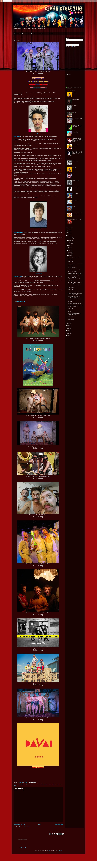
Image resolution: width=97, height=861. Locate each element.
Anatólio (74, 112)
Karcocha (74, 92)
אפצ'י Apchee (70, 316)
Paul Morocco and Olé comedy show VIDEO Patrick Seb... (75, 270)
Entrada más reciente (19, 824)
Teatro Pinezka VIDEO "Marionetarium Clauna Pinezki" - (75, 264)
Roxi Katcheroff (71, 287)
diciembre (70, 237)
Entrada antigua (59, 824)
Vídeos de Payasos (30, 33)
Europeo (24, 784)
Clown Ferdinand (75, 200)
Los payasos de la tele (76, 219)
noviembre (70, 238)
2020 (68, 323)
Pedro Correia (70, 308)
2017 (68, 328)
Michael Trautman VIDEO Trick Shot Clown (77, 119)
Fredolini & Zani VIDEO (72, 271)
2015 (68, 332)
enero (69, 255)
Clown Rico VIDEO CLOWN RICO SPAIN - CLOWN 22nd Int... (74, 291)
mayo (69, 248)
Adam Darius (70, 261)
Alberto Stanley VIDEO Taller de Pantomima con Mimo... (74, 297)
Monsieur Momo (75, 99)
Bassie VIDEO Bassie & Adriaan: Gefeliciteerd (77, 214)
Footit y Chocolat (75, 180)
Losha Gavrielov (38, 229)
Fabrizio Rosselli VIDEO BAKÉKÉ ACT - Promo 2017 (77, 126)
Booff (69, 310)
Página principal (18, 33)
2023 (68, 233)
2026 (68, 228)
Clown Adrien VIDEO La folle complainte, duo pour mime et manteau (77, 152)
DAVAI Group (20, 784)
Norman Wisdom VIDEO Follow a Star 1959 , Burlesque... (75, 276)
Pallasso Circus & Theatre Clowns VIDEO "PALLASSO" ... (74, 314)
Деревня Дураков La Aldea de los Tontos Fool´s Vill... (74, 258)
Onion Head (74, 174)
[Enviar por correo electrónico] (30, 782)
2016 (68, 330)
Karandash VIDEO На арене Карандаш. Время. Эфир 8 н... (74, 278)
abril (69, 250)
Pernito (73, 206)
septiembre (70, 242)
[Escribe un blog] (31, 782)
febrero (69, 253)
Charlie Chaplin (75, 187)
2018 (68, 327)
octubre (70, 240)
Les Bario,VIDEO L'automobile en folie (75, 305)
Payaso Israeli (52, 784)
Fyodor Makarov (38, 273)
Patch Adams (75, 193)
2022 (68, 235)
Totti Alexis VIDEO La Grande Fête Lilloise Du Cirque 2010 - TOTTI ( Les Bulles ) (77, 140)
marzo (69, 252)
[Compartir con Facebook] (34, 782)
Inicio (39, 824)
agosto (69, 243)
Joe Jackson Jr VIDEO (72, 267)
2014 (68, 333)
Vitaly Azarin (38, 133)
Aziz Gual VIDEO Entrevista (73, 306)
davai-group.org (21, 301)
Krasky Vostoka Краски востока (74, 303)
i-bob (49, 850)
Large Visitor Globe (22, 847)
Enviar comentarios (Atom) (24, 826)
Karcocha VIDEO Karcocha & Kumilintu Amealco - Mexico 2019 (77, 145)
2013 (68, 335)
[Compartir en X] (32, 782)
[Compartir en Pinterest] (35, 782)
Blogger (60, 850)
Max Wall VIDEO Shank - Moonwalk (75, 273)
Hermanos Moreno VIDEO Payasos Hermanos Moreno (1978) (75, 294)
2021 (68, 322)
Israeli (35, 784)
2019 (68, 325)
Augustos (50, 33)
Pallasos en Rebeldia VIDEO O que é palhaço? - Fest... (75, 300)
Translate (75, 46)
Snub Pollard (70, 301)
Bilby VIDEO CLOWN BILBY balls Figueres (76, 132)
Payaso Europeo (46, 784)
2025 (68, 230)
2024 (68, 232)
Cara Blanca (42, 33)
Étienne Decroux (71, 265)
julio (69, 245)
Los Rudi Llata (75, 105)
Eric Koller (70, 259)
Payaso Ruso (58, 784)
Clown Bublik (70, 289)
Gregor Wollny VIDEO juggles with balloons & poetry (74, 285)
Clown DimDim (71, 280)
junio (69, 247)
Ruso (15, 785)
